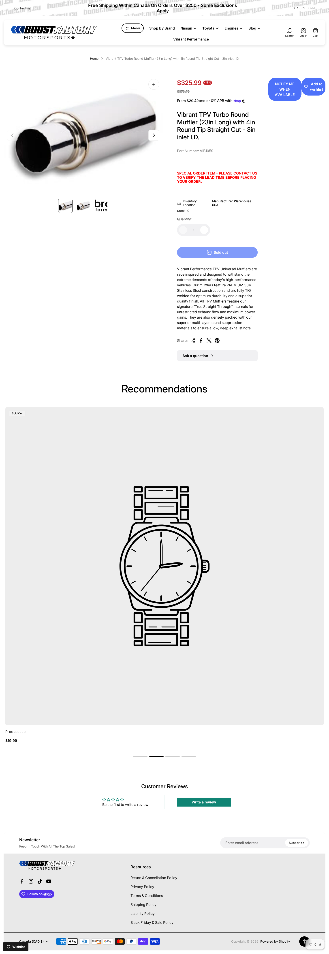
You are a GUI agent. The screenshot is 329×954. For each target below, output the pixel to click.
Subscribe (296, 843)
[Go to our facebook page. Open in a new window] (22, 881)
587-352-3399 (304, 8)
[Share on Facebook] (201, 340)
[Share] (193, 340)
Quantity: (184, 219)
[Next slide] (153, 135)
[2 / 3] (83, 206)
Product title (15, 731)
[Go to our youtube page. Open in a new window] (48, 881)
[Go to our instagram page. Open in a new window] (31, 881)
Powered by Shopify (275, 941)
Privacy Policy (142, 886)
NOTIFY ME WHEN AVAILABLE (285, 89)
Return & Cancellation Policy (153, 877)
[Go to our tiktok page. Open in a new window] (40, 881)
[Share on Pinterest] (217, 340)
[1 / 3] (65, 206)
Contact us (22, 8)
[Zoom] (153, 84)
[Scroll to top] (304, 941)
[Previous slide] (12, 135)
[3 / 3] (101, 206)
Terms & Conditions (146, 895)
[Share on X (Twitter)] (209, 340)
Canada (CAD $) (31, 941)
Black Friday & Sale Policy (151, 922)
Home (94, 58)
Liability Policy (142, 913)
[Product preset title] (164, 566)
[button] (140, 756)
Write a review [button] (204, 802)
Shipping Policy (143, 904)
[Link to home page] (47, 865)
